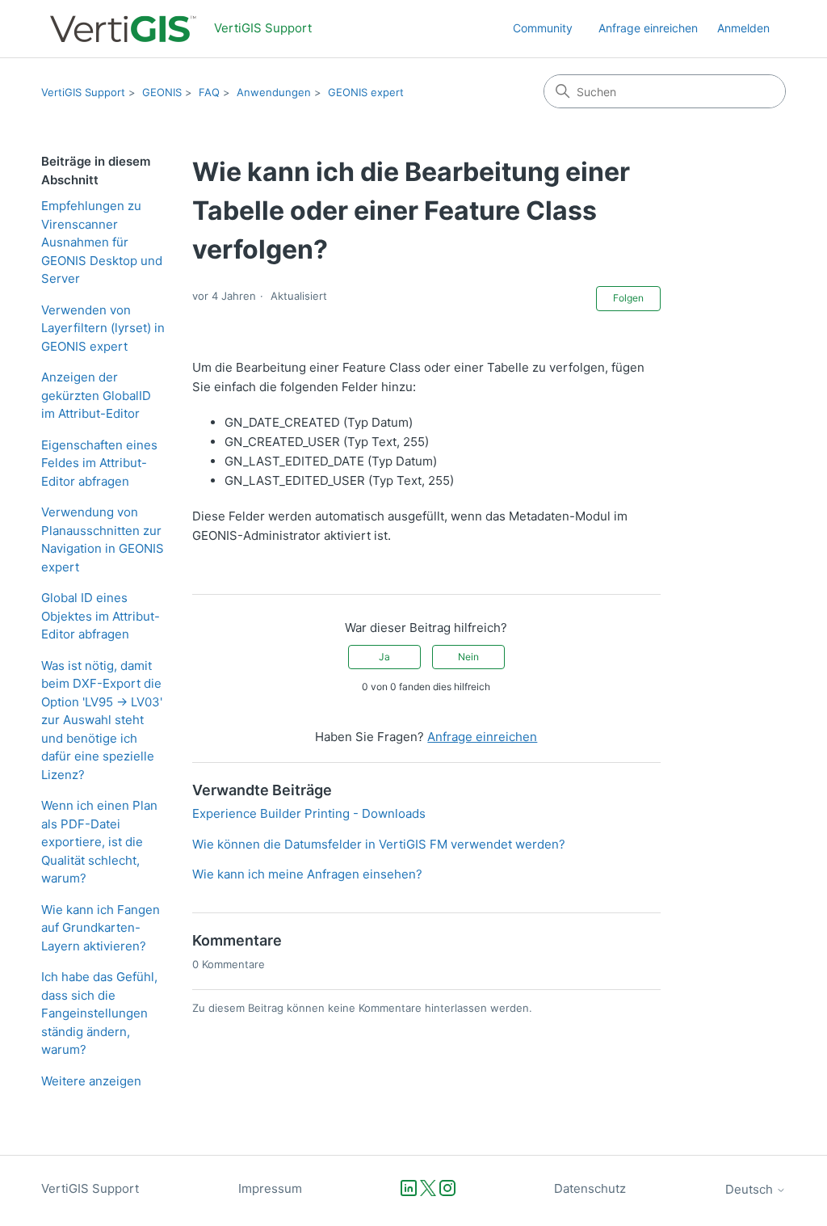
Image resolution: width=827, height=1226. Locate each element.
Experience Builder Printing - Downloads (309, 813)
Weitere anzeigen (91, 1081)
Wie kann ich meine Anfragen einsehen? (307, 874)
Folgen (628, 298)
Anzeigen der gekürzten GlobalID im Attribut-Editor (96, 395)
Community (543, 28)
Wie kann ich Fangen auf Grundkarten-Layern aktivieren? (100, 928)
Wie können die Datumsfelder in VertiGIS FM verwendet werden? (378, 844)
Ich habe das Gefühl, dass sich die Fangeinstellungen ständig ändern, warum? (99, 1013)
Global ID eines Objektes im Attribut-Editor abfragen (100, 616)
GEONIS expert (366, 92)
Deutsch (750, 1189)
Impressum (270, 1188)
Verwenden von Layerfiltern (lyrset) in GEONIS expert (103, 328)
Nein (468, 657)
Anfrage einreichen (648, 28)
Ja (384, 657)
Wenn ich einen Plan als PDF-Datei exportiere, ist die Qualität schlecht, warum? (99, 842)
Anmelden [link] (743, 28)
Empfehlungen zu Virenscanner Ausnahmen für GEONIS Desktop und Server (101, 242)
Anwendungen (274, 92)
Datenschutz (590, 1188)
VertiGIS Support (83, 92)
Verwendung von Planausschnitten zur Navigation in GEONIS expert (102, 539)
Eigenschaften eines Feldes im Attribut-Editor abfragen (99, 463)
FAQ (209, 92)
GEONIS (162, 92)
